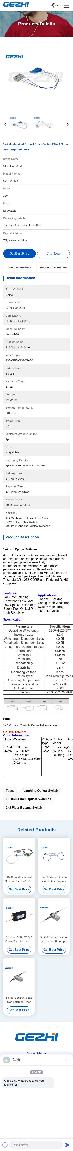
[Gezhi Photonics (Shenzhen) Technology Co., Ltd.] (16, 5)
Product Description (53, 267)
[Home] (36, 1042)
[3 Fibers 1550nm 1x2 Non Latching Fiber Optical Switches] (19, 976)
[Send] (67, 1145)
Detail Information (19, 267)
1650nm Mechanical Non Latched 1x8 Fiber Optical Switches (19, 879)
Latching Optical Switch (40, 790)
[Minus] (67, 1060)
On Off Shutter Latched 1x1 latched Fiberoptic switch (54, 940)
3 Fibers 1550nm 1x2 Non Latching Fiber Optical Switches (19, 1000)
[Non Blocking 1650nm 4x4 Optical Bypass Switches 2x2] (54, 855)
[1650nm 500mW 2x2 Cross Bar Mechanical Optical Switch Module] (19, 916)
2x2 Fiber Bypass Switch (24, 807)
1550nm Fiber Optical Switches (28, 799)
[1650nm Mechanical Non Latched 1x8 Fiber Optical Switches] (19, 855)
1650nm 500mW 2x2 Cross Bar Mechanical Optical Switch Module (19, 940)
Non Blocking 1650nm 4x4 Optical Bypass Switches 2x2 (54, 879)
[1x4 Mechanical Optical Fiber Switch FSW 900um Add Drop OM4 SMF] (36, 75)
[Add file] (5, 1145)
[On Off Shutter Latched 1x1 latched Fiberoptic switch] (54, 916)
